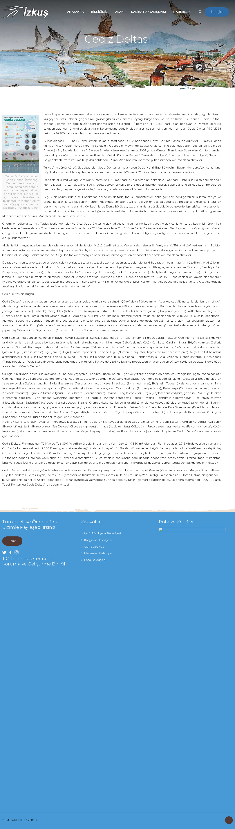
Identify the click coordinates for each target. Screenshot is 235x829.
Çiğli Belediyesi (94, 546)
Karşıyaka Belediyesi (98, 540)
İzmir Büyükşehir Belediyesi (102, 533)
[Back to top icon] (229, 820)
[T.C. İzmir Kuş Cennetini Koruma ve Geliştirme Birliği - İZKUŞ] (25, 12)
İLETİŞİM (217, 12)
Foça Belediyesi (95, 560)
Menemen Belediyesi (98, 553)
